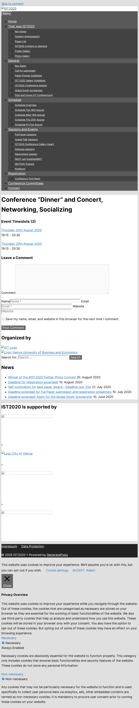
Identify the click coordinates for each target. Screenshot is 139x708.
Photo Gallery (22, 55)
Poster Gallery (22, 51)
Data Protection (32, 546)
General (13, 60)
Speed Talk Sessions (26, 139)
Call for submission (25, 70)
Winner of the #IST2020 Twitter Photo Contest (42, 377)
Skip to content (12, 3)
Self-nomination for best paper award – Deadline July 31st (49, 387)
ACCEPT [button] (79, 570)
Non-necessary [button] (12, 674)
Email (85, 301)
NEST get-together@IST (28, 159)
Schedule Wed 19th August (30, 114)
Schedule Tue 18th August (29, 109)
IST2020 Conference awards (31, 85)
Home (12, 21)
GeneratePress (57, 555)
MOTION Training (24, 163)
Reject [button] (90, 570)
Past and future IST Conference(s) (34, 95)
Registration (17, 173)
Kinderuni (20, 168)
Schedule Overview (25, 105)
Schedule (14, 100)
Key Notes (20, 31)
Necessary (13, 643)
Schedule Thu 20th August (29, 119)
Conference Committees (25, 183)
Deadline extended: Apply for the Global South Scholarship (50, 397)
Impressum (9, 546)
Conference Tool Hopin (27, 178)
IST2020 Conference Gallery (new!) (34, 144)
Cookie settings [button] (57, 570)
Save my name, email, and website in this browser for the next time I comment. (62, 319)
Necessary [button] (8, 638)
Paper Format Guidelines (28, 75)
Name (5, 301)
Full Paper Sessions (25, 134)
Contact (14, 188)
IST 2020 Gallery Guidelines (30, 80)
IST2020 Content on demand (31, 46)
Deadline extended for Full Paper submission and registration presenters (60, 392)
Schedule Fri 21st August (28, 124)
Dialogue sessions (25, 149)
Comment (8, 293)
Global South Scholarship (29, 90)
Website (78, 306)
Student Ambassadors (27, 36)
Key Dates (20, 65)
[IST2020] (8, 8)
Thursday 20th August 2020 (21, 230)
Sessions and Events (23, 129)
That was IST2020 (21, 26)
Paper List (20, 41)
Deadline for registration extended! (33, 382)
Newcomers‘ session (26, 154)
